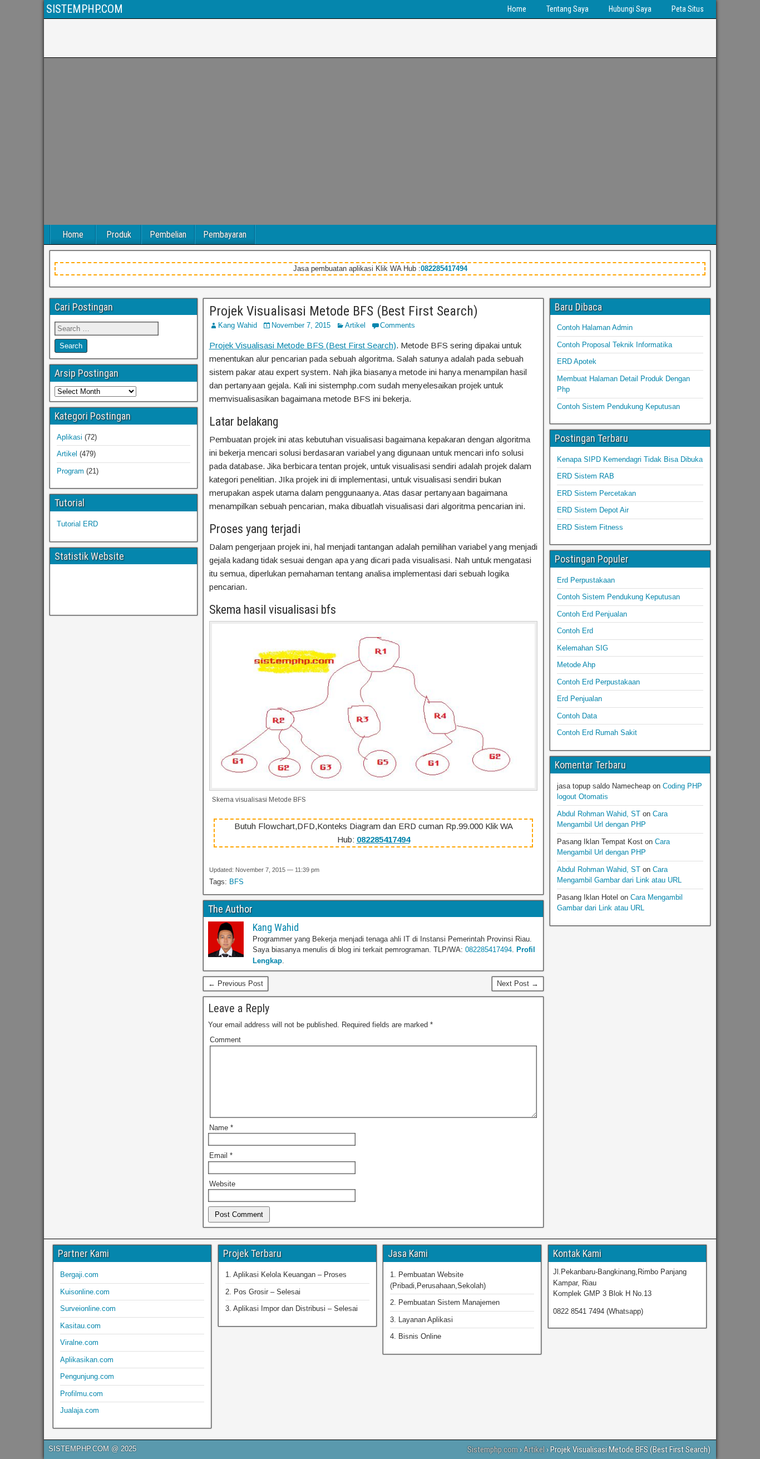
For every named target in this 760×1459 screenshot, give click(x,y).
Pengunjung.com (87, 1376)
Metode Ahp (576, 665)
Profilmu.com (81, 1393)
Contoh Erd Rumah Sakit (597, 732)
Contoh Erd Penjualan (592, 614)
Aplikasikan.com (86, 1360)
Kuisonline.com (85, 1292)
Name (221, 1127)
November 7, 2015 (301, 325)
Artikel (355, 325)
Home (516, 8)
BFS (236, 882)
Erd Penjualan (579, 698)
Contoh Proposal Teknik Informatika (614, 345)
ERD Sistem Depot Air (593, 510)
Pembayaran (224, 234)
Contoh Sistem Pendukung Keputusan (618, 406)
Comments (397, 325)
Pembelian (168, 234)
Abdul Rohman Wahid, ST (598, 814)
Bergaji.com (79, 1274)
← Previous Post (235, 983)
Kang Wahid (237, 325)
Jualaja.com (79, 1410)
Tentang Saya (567, 8)
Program (70, 471)
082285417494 (444, 268)
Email (221, 1155)
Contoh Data (577, 716)
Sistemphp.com (492, 1450)
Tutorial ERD (77, 524)
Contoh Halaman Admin (595, 327)
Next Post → (518, 983)
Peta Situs (688, 8)
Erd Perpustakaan (586, 580)
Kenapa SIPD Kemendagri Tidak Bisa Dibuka (630, 459)
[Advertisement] (380, 141)
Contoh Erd (575, 631)
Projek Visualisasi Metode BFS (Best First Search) (343, 311)
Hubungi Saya (630, 8)
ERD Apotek (576, 361)
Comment (225, 1040)
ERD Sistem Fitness (590, 527)
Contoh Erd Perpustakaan (598, 682)
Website (222, 1184)
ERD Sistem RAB (585, 476)
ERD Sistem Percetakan (596, 493)
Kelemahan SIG (582, 648)
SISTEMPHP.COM (84, 9)
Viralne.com (79, 1342)
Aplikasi (69, 437)
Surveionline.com (88, 1308)
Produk (118, 234)
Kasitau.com (80, 1326)
